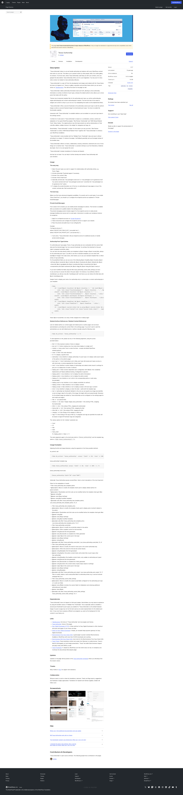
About (7, 774)
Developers (77, 778)
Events (111, 776)
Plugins (42, 778)
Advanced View (112, 93)
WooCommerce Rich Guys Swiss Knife (62, 639)
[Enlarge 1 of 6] (65, 692)
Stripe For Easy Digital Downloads (61, 630)
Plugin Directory (9, 7)
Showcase (42, 774)
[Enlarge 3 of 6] (83, 692)
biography (130, 88)
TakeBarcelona (59, 87)
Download (129, 54)
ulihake (62, 55)
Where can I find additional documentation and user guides (65, 731)
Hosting (7, 778)
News (7, 776)
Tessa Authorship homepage (80, 658)
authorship (123, 85)
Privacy (7, 780)
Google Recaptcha (76, 218)
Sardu (20, 787)
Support (131, 61)
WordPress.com (148, 774)
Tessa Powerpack (57, 647)
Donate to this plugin (113, 131)
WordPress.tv (78, 780)
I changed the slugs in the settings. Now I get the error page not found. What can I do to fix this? (63, 744)
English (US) (130, 82)
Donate (112, 778)
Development (78, 61)
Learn (76, 774)
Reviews (60, 61)
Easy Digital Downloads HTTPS (60, 626)
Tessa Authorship (56, 624)
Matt (145, 776)
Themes (42, 776)
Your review (111, 105)
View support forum (113, 117)
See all (131, 105)
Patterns (42, 780)
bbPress (146, 778)
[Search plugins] (20, 12)
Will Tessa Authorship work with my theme (61, 735)
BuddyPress (147, 780)
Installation (69, 61)
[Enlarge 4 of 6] (83, 699)
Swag (111, 780)
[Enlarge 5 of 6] (102, 692)
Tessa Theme (55, 641)
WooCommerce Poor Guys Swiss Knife (62, 635)
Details (53, 61)
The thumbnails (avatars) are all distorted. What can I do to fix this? (68, 740)
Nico (60, 669)
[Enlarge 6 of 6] (102, 704)
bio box (130, 85)
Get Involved (113, 774)
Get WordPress (176, 2)
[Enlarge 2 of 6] (65, 708)
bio (127, 85)
